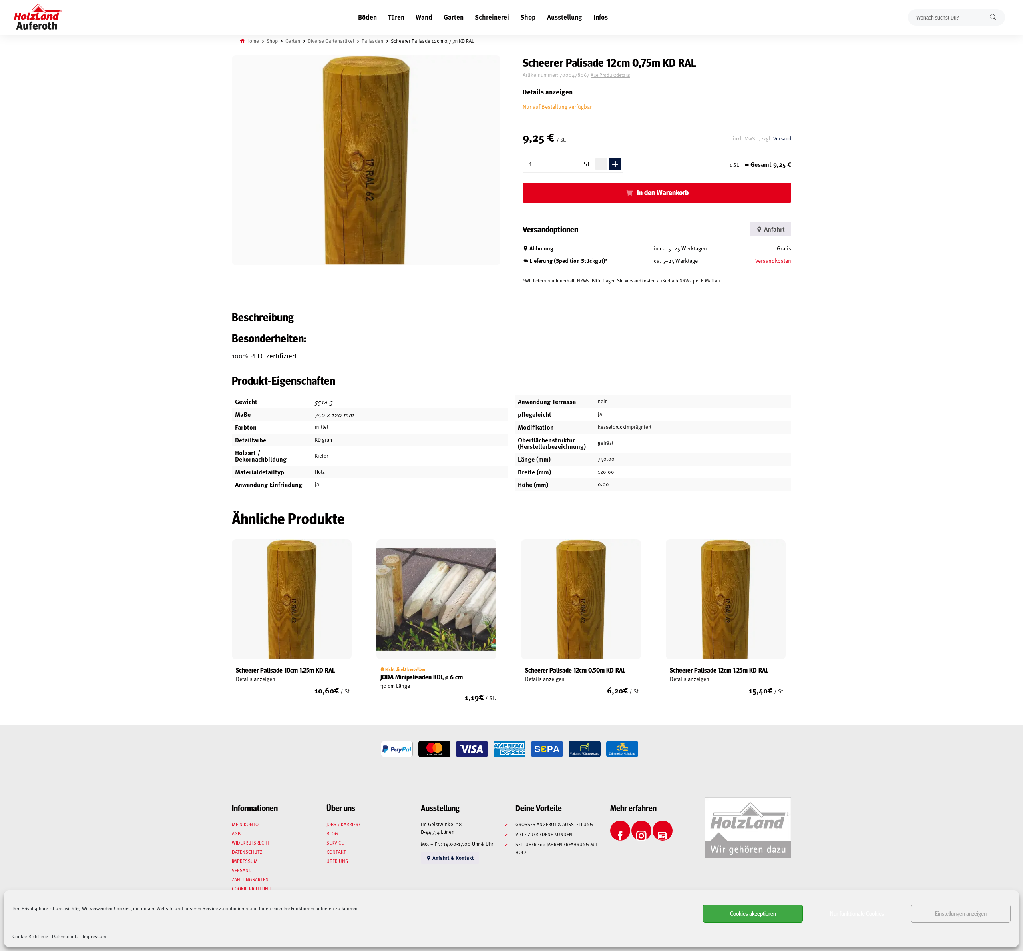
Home (252, 40)
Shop (528, 17)
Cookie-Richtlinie (30, 936)
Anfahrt (773, 229)
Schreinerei (492, 17)
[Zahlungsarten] (397, 749)
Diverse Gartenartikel (331, 40)
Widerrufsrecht (251, 842)
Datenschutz (65, 936)
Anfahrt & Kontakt (452, 857)
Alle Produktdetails (610, 75)
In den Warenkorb (663, 192)
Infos (600, 17)
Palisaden (372, 40)
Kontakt (336, 852)
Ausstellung (564, 17)
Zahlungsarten (250, 879)
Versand (782, 138)
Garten (454, 17)
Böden (367, 17)
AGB (236, 833)
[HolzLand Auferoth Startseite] (38, 18)
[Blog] (663, 831)
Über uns (337, 861)
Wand (424, 17)
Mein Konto (245, 824)
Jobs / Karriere (343, 824)
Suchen (993, 17)
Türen (396, 17)
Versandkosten (773, 260)
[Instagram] (641, 831)
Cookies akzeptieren (753, 913)
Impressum (94, 936)
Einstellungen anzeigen (961, 913)
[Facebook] (620, 831)
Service (335, 842)
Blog (332, 833)
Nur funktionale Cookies (857, 913)
